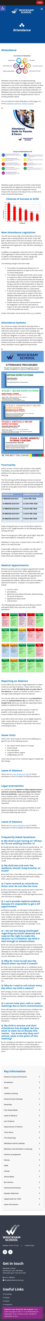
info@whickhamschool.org (13, 1280)
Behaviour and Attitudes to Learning (18, 1149)
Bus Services (8, 1182)
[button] (3, 8)
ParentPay (8, 1104)
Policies (7, 1160)
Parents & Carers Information (15, 1077)
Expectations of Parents (13, 1127)
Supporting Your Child (12, 1199)
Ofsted (6, 1171)
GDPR (6, 1166)
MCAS (6, 1088)
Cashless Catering (11, 1093)
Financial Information (12, 1188)
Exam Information (11, 1204)
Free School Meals (11, 1110)
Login (40, 2)
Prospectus (8, 1304)
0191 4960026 (9, 1277)
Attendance (8, 1082)
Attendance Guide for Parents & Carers (20, 104)
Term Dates (8, 1132)
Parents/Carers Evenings (13, 1099)
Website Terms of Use (11, 1245)
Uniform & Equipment (12, 1154)
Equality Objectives (11, 1193)
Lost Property (9, 1121)
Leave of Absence (10, 1116)
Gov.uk (32, 313)
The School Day (10, 1138)
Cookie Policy (29, 1245)
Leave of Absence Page (20, 774)
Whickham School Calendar (14, 1143)
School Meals (9, 1177)
